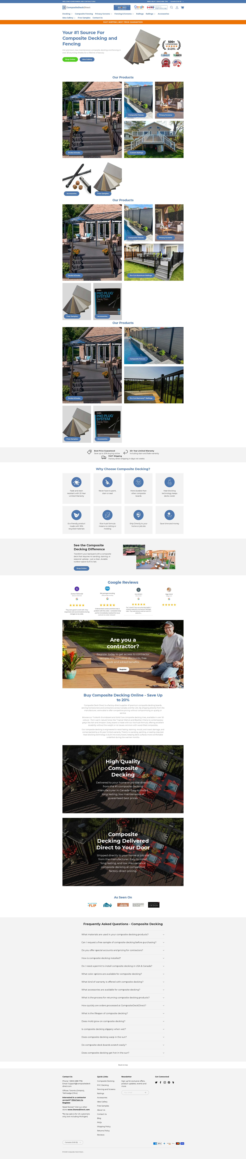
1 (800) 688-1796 (75, 1081)
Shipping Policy (104, 1127)
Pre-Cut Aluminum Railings (141, 275)
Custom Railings (136, 153)
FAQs (99, 1122)
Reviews (100, 1135)
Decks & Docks (74, 153)
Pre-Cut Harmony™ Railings (141, 398)
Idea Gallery (87, 59)
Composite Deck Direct (75, 1152)
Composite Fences (136, 115)
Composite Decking (105, 1081)
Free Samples (84, 18)
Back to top (123, 1065)
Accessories (163, 14)
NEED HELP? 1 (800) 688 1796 (157, 1)
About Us (101, 1110)
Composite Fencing (84, 14)
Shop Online (70, 59)
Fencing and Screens (106, 1089)
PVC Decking (103, 1085)
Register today (106, 654)
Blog (99, 1118)
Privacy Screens (165, 115)
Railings (140, 14)
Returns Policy (103, 1131)
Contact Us (98, 18)
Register (123, 669)
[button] (182, 7)
